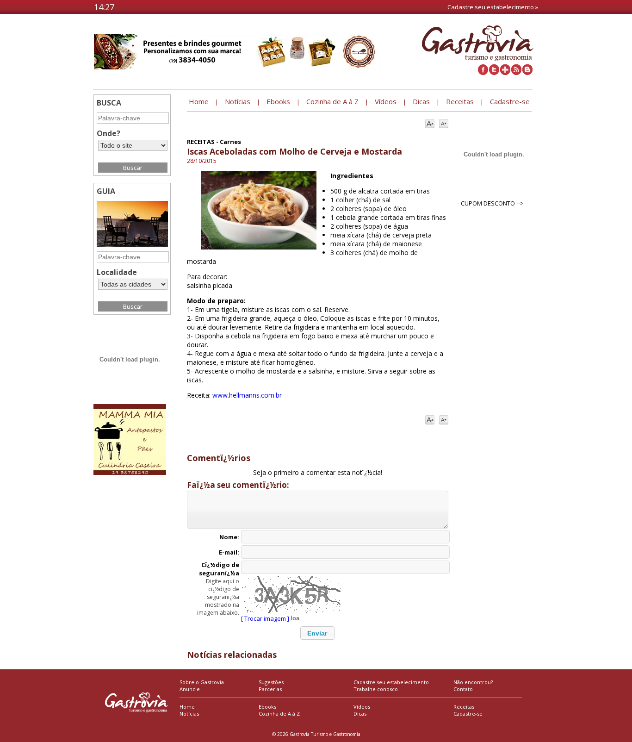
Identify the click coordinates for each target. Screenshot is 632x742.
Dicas (359, 713)
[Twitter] (494, 73)
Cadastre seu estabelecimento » (492, 7)
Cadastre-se (468, 713)
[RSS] (516, 73)
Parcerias (270, 689)
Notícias (189, 713)
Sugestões (271, 682)
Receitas (463, 706)
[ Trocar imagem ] (265, 618)
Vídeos (361, 706)
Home (187, 706)
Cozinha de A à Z (279, 713)
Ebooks (267, 706)
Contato (463, 689)
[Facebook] (483, 73)
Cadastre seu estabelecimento (391, 682)
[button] (317, 633)
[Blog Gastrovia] (527, 73)
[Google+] (505, 73)
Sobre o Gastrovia (202, 682)
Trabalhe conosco (375, 689)
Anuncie (190, 689)
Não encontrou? (473, 682)
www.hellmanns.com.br (247, 395)
